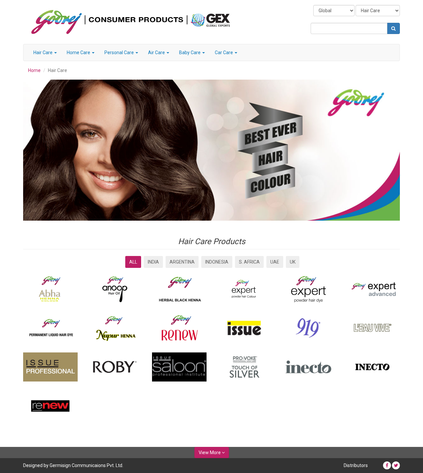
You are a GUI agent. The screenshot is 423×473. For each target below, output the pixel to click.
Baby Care (190, 52)
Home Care (79, 52)
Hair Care (43, 52)
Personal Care (119, 52)
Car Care (224, 52)
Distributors (356, 465)
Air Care (157, 52)
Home (34, 70)
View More (210, 452)
